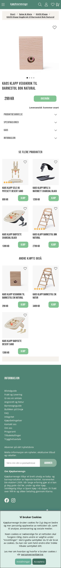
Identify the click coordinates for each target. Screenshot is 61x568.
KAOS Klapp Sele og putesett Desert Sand (12, 189)
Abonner (48, 463)
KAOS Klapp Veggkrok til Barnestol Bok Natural (30, 17)
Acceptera (39, 561)
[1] (30, 52)
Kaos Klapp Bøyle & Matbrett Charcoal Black (45, 189)
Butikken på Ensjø (13, 409)
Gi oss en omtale (13, 398)
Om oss (8, 427)
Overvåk (45, 98)
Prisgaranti (10, 431)
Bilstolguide (10, 390)
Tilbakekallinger (12, 435)
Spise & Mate (25, 14)
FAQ (6, 413)
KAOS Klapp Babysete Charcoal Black (12, 236)
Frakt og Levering (13, 394)
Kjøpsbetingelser (13, 420)
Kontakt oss (10, 424)
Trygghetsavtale (12, 439)
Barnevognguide (13, 405)
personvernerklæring (32, 554)
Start (12, 14)
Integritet (9, 416)
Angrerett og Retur (14, 401)
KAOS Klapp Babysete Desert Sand (12, 342)
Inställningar (23, 561)
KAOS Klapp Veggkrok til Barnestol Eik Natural (13, 296)
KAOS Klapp (42, 14)
